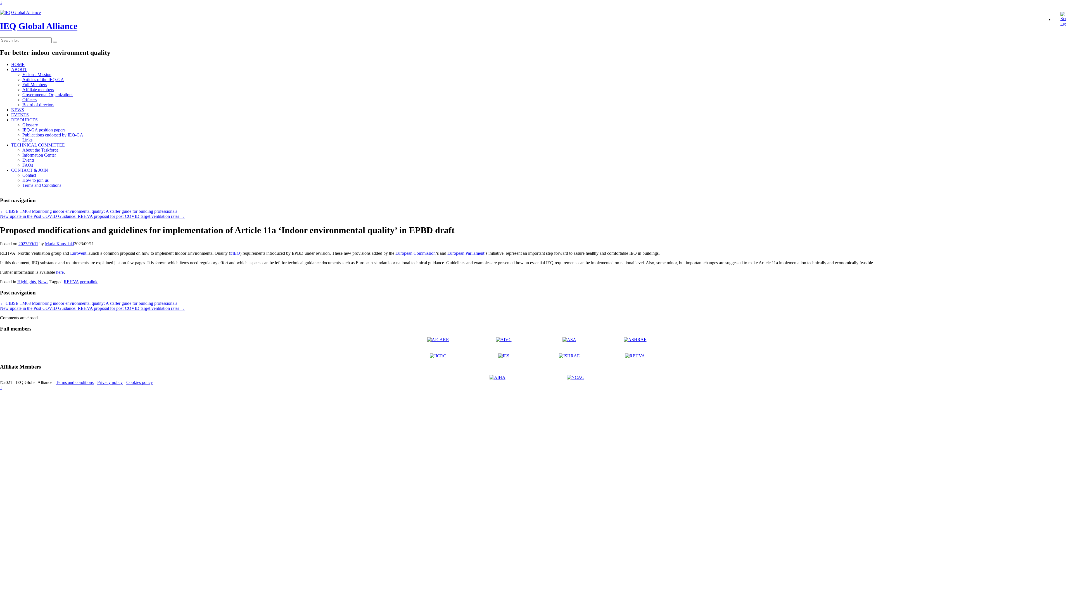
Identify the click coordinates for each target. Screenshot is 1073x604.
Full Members (34, 84)
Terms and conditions (75, 382)
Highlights (26, 281)
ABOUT (19, 69)
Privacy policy (110, 382)
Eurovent (78, 253)
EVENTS (20, 114)
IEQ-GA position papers (43, 130)
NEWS (17, 109)
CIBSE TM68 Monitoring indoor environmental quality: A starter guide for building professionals (88, 211)
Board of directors (38, 104)
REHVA (71, 281)
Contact (29, 175)
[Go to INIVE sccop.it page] (1064, 23)
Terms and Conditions (41, 185)
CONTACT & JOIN (29, 170)
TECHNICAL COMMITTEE (38, 145)
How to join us (35, 180)
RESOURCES (24, 119)
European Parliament (465, 253)
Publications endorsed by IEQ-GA (52, 135)
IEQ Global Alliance (38, 26)
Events (28, 160)
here (60, 272)
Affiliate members (38, 89)
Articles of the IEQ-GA (43, 79)
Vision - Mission (36, 74)
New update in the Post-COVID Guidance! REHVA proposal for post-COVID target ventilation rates (92, 216)
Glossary (30, 124)
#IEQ (235, 253)
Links (27, 140)
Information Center (39, 155)
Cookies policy (139, 382)
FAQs (27, 165)
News (43, 281)
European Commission (415, 253)
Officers (29, 99)
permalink (89, 281)
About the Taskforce (40, 150)
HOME (18, 64)
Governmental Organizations (47, 94)
